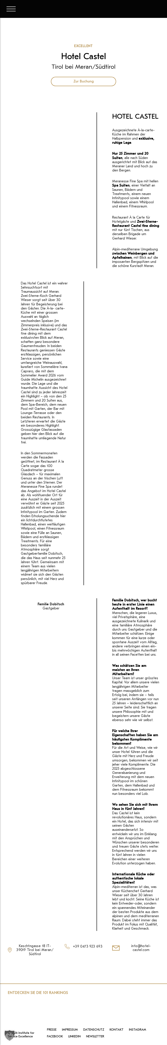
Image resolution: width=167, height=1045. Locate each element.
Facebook (55, 1036)
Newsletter (95, 1036)
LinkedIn (74, 1036)
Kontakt (117, 1029)
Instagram (137, 1029)
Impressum (70, 1029)
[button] (9, 1035)
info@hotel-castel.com (141, 948)
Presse (52, 1029)
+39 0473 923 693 (87, 946)
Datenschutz (93, 1029)
